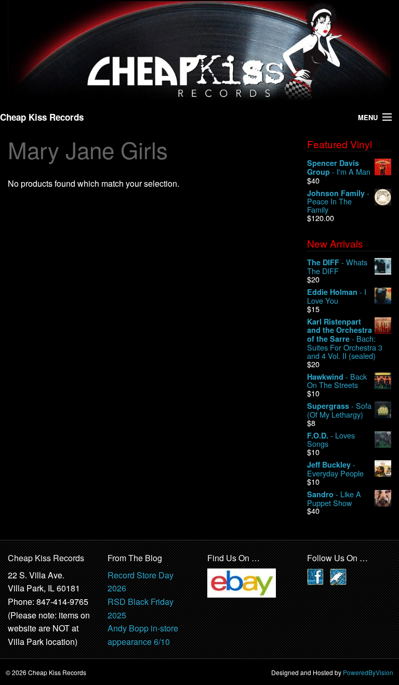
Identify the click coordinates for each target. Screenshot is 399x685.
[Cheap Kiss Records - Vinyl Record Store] (199, 52)
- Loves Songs (331, 439)
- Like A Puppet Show (334, 498)
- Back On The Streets (337, 381)
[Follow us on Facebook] (315, 575)
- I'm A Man (338, 167)
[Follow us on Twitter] (338, 575)
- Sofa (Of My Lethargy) (339, 410)
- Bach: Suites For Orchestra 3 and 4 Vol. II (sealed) (344, 338)
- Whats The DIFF (337, 266)
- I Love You (336, 296)
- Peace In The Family (338, 201)
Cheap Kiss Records (42, 117)
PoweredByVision (368, 672)
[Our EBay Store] (241, 582)
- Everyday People (335, 468)
